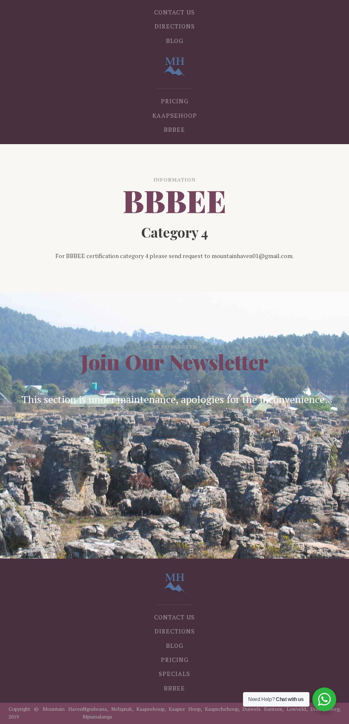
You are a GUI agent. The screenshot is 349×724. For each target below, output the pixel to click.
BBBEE (174, 129)
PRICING (175, 101)
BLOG (174, 41)
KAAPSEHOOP (174, 115)
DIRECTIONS (174, 26)
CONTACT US (174, 12)
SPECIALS (174, 674)
